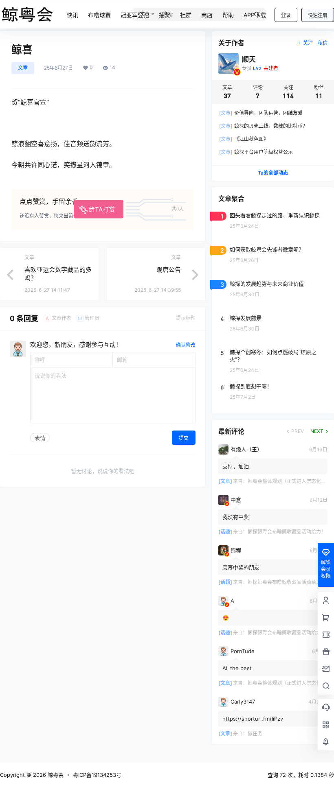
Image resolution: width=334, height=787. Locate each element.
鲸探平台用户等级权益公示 (256, 152)
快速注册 (317, 15)
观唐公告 (168, 269)
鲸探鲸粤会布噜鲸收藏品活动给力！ (287, 532)
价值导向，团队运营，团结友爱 (261, 113)
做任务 (255, 733)
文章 (23, 68)
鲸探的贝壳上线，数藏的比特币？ (263, 126)
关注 (308, 43)
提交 (184, 438)
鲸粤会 (55, 775)
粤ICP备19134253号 (97, 775)
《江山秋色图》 (243, 139)
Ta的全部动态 (273, 173)
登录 (286, 15)
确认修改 (186, 345)
